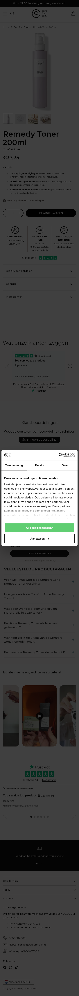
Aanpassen (37, 538)
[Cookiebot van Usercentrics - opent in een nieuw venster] (59, 455)
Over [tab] (65, 465)
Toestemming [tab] (14, 465)
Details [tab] (39, 465)
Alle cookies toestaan (39, 527)
